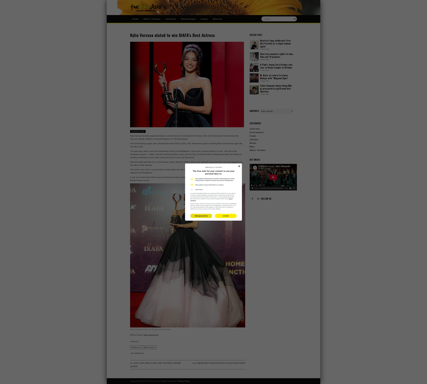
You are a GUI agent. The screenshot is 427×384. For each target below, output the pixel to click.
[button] (213, 189)
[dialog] (213, 192)
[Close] (239, 166)
